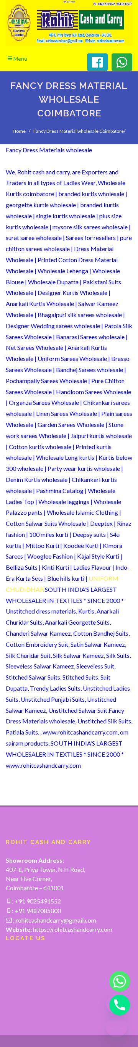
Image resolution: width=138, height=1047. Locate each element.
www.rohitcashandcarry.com (43, 765)
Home (19, 131)
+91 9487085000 (37, 910)
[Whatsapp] (116, 981)
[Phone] (116, 1005)
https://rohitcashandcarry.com (72, 929)
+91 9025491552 (37, 901)
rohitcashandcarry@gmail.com (56, 920)
